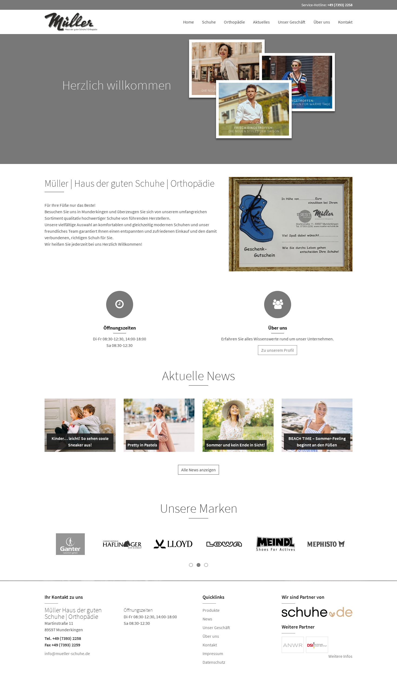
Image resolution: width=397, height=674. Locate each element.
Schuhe (209, 22)
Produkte (211, 610)
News (207, 619)
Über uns (322, 22)
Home (188, 22)
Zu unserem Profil (277, 350)
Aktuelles (261, 22)
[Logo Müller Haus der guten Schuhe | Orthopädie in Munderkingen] (73, 22)
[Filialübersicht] (119, 304)
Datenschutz (214, 662)
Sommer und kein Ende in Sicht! (235, 446)
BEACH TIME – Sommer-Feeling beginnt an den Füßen (317, 443)
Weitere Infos (340, 656)
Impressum (213, 653)
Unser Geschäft (291, 22)
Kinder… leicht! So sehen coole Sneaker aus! (80, 443)
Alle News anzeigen (198, 469)
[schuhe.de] (317, 612)
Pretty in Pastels (142, 446)
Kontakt (345, 22)
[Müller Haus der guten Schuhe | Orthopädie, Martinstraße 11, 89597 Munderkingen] (119, 633)
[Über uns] (277, 304)
